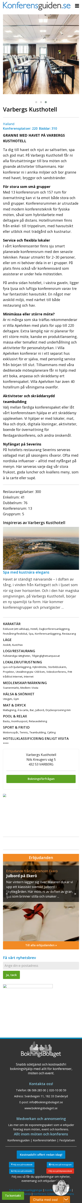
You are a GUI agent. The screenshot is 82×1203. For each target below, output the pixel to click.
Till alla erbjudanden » (41, 945)
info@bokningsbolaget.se (46, 1102)
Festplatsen (67, 1140)
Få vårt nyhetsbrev (19, 957)
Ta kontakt (13, 1195)
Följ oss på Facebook (22, 1164)
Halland (8, 124)
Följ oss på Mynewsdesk (60, 1171)
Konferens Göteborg (46, 1194)
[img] (41, 901)
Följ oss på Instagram (61, 1164)
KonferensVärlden (44, 1140)
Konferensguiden (18, 1140)
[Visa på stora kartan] (4, 795)
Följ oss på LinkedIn (22, 1171)
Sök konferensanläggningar (25, 1190)
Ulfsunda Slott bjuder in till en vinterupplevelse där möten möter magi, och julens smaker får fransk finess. (39, 887)
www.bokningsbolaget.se (41, 1108)
